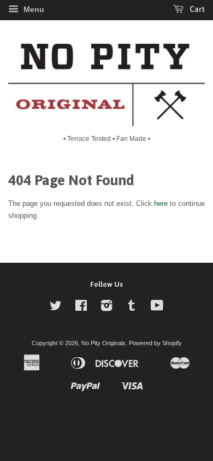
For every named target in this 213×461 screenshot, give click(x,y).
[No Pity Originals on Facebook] (81, 308)
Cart (196, 9)
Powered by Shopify (155, 343)
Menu (32, 9)
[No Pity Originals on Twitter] (56, 308)
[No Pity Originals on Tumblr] (132, 308)
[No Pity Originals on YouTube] (157, 308)
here (161, 203)
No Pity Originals (103, 343)
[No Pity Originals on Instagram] (106, 308)
